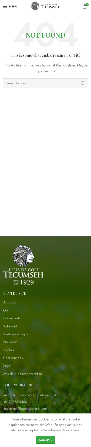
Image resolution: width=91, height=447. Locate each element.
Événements (11, 318)
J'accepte (45, 440)
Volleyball (10, 326)
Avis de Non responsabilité (22, 374)
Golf (6, 310)
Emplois (8, 350)
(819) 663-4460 (15, 401)
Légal (7, 366)
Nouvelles (10, 342)
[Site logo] (45, 6)
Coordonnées (13, 358)
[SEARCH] (83, 83)
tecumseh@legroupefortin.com (25, 408)
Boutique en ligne (15, 334)
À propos (10, 302)
